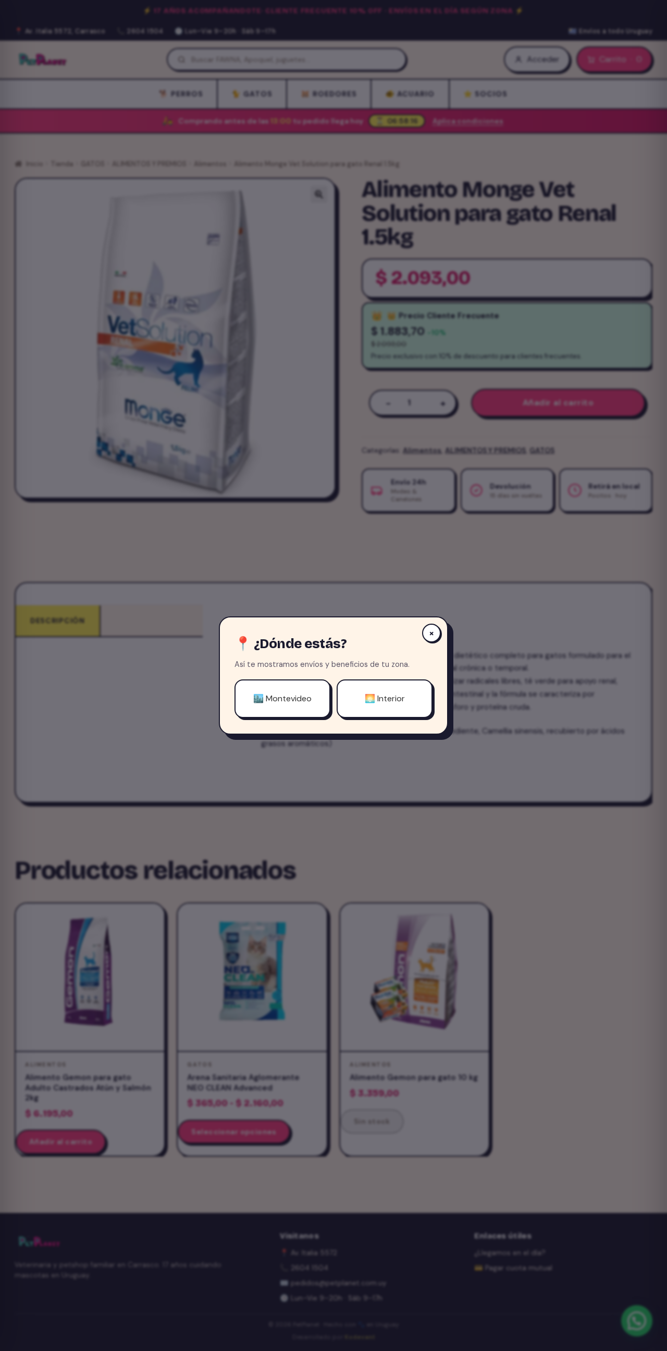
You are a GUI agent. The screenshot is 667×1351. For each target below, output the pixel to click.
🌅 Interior (385, 698)
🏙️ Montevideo (282, 698)
